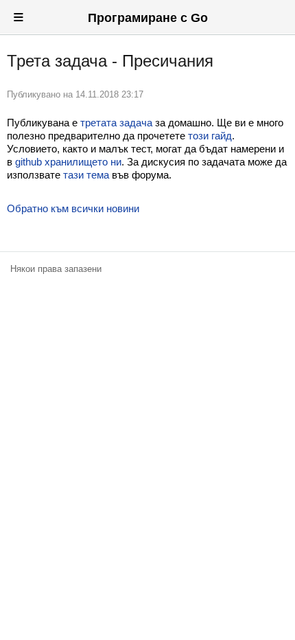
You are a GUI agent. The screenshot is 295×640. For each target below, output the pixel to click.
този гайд (210, 135)
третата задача (116, 122)
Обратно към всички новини (73, 208)
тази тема (86, 175)
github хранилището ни (68, 162)
